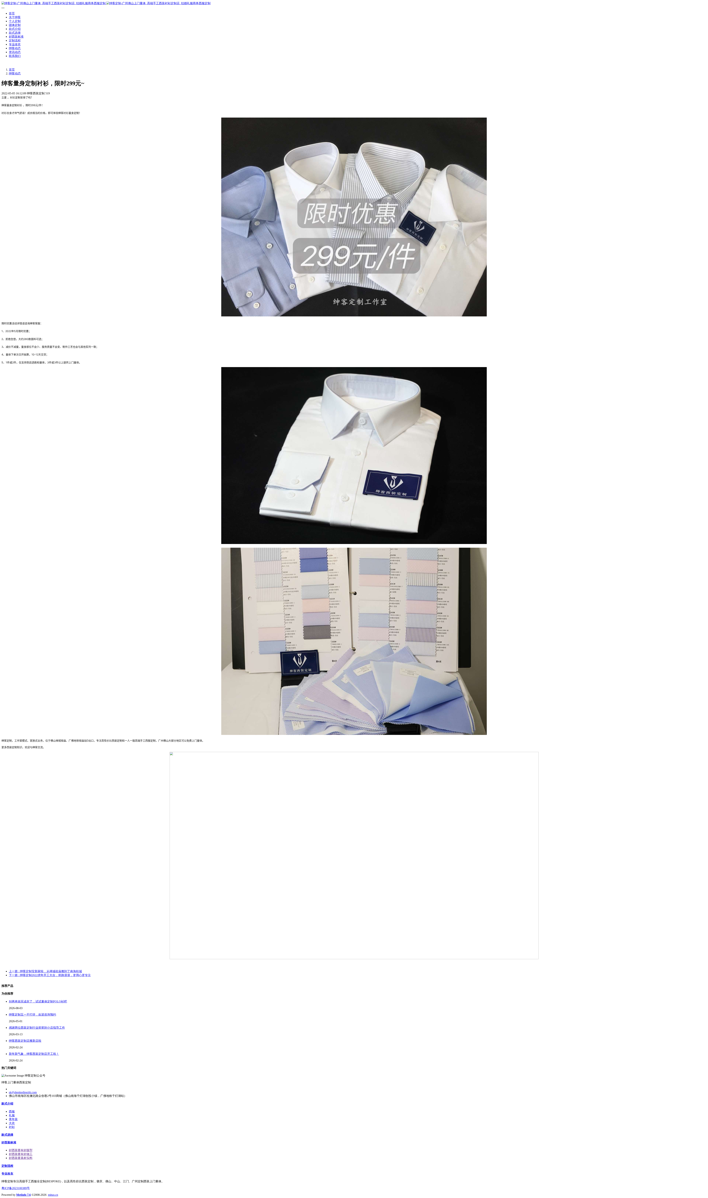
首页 (12, 13)
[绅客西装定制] (354, 3)
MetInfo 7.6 (23, 1194)
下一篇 (50, 975)
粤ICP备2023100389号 (15, 1188)
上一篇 (45, 971)
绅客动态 (15, 73)
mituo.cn (53, 1194)
